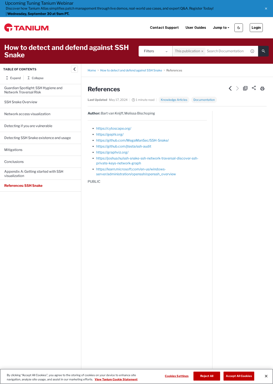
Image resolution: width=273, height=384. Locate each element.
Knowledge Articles (174, 99)
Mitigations (13, 150)
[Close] (266, 376)
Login (256, 27)
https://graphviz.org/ (112, 152)
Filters (149, 51)
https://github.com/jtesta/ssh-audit (123, 146)
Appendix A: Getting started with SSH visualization (33, 174)
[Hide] (74, 69)
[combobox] (210, 51)
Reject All (206, 376)
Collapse (38, 78)
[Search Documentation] (263, 51)
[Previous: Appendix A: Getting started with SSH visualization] (230, 88)
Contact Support (164, 27)
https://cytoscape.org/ (113, 128)
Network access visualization (27, 114)
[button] (266, 8)
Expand (15, 78)
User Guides (196, 27)
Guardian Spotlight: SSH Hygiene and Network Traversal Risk (33, 90)
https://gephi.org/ (109, 134)
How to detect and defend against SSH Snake (131, 70)
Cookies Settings (177, 376)
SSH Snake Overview (20, 102)
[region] (136, 376)
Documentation (204, 99)
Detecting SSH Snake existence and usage (37, 138)
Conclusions (14, 162)
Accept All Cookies (239, 376)
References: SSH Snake (23, 186)
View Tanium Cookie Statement (116, 379)
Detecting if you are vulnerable (28, 126)
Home (92, 70)
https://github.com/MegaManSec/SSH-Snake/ (132, 140)
